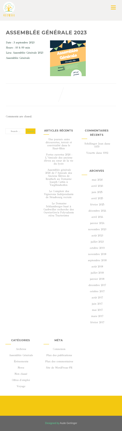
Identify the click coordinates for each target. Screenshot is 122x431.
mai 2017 (97, 309)
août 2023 (97, 235)
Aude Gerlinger (68, 423)
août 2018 (97, 266)
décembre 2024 (97, 210)
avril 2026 (97, 185)
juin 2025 (97, 192)
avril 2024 (97, 216)
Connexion (59, 349)
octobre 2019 (97, 247)
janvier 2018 (97, 278)
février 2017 (97, 322)
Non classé (21, 373)
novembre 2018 (97, 254)
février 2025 (97, 204)
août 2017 (97, 297)
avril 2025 (97, 198)
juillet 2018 (97, 272)
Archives (21, 349)
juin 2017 (97, 303)
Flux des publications (59, 355)
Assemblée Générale (21, 355)
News (21, 367)
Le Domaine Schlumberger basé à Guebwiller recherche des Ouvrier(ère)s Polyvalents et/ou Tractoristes (59, 209)
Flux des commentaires (59, 361)
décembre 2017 (97, 285)
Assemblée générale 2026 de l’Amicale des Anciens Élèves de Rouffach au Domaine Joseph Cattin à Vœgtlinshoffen (58, 177)
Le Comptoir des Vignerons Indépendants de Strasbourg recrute (58, 194)
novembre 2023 (97, 229)
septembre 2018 (97, 260)
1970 (96, 146)
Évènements (21, 361)
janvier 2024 (97, 223)
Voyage (21, 386)
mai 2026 (97, 179)
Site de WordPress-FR (59, 367)
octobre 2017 (97, 291)
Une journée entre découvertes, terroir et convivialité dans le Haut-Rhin (59, 144)
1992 (105, 152)
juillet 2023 (97, 241)
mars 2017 (97, 316)
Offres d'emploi (21, 380)
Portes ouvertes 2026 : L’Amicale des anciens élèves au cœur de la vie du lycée (58, 159)
